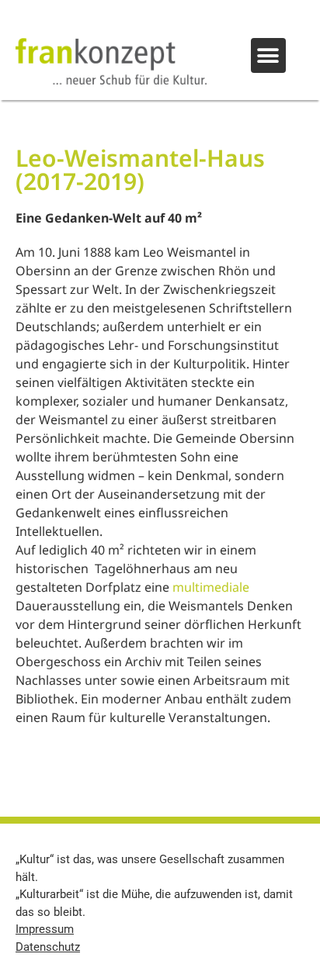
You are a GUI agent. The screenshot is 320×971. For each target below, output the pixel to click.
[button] (268, 55)
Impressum (45, 929)
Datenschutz (48, 947)
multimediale (210, 587)
